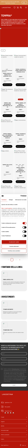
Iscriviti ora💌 (24, 2)
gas (2, 50)
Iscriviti (14, 385)
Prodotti (2, 417)
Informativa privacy (15, 369)
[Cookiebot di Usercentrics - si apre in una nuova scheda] (20, 196)
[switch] (24, 227)
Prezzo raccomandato (7, 80)
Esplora (2, 439)
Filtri (23, 445)
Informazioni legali (4, 430)
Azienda (2, 426)
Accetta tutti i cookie (14, 242)
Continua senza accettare (14, 250)
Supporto (3, 421)
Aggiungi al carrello (7, 84)
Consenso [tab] (4, 199)
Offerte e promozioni (5, 434)
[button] (8, 259)
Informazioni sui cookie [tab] (20, 199)
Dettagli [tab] (11, 199)
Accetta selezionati (14, 246)
